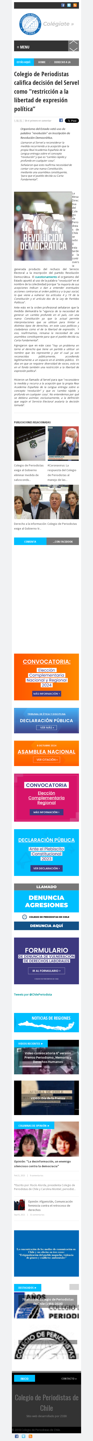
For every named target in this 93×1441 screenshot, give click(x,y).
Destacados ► (27, 1288)
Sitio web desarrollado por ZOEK (46, 1416)
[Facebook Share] (61, 121)
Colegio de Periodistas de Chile (34, 8)
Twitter (23, 1436)
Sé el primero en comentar (38, 120)
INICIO (25, 1379)
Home (42, 62)
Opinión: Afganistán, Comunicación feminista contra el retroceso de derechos (50, 1206)
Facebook (16, 1436)
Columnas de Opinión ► (34, 1126)
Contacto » (69, 1378)
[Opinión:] (46, 1139)
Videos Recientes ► (30, 1043)
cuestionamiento (46, 277)
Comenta (30, 542)
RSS (30, 1436)
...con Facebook (63, 542)
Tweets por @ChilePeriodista (33, 994)
